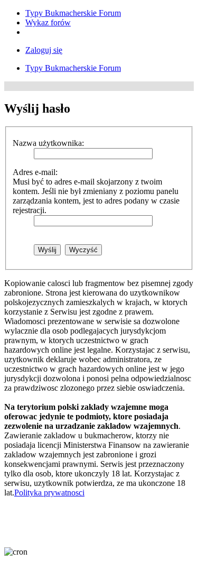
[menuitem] (73, 12)
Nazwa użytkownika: (48, 143)
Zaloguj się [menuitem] (43, 49)
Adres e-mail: (35, 172)
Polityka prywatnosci (49, 492)
